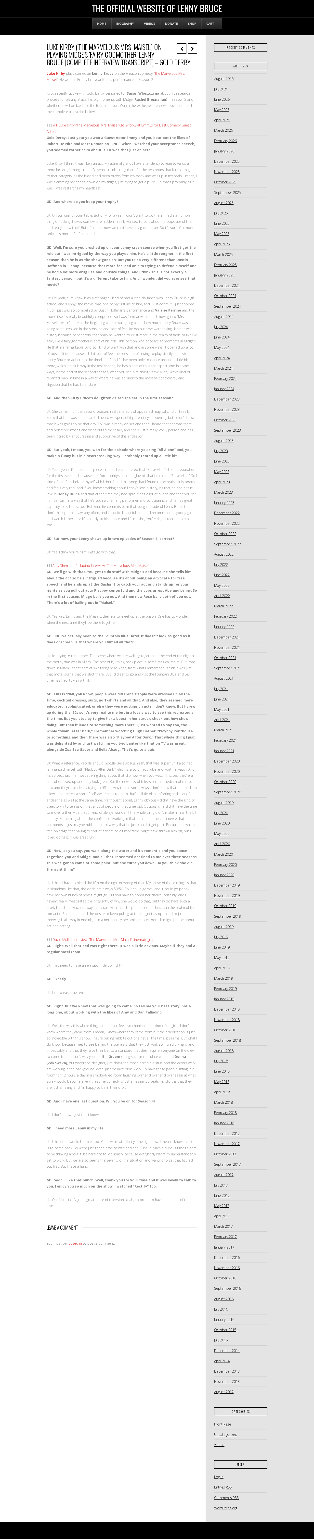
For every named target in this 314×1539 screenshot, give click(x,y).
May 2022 (221, 585)
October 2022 (225, 533)
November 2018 (227, 1019)
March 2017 (223, 1226)
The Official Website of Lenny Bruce (157, 8)
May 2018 (221, 1081)
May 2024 (221, 347)
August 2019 (224, 926)
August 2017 (224, 1174)
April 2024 (222, 358)
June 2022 (222, 575)
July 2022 (221, 564)
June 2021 (222, 699)
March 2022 (223, 606)
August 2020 (224, 802)
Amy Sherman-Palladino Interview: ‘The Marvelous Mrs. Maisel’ (100, 565)
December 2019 (227, 885)
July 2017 (221, 1185)
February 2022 (225, 616)
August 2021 (224, 678)
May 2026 (221, 109)
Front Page (222, 1424)
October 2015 (225, 1329)
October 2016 (225, 1278)
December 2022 (227, 513)
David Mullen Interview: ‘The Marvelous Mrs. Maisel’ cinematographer (106, 939)
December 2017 (227, 1133)
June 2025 (222, 223)
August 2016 (224, 1299)
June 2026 (222, 99)
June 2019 (222, 947)
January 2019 (224, 999)
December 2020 (227, 761)
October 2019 (225, 905)
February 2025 (225, 265)
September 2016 (227, 1288)
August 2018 (224, 1050)
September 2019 (227, 916)
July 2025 (221, 213)
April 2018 (222, 1092)
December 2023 (227, 399)
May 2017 (221, 1205)
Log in (218, 1477)
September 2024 (227, 306)
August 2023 (224, 440)
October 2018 (225, 1030)
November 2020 (227, 771)
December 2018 (227, 1009)
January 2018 (224, 1123)
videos (219, 1444)
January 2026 (224, 151)
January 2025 (224, 275)
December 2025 (227, 161)
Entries (223, 1487)
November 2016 (227, 1267)
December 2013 (227, 1371)
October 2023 (225, 420)
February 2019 (225, 988)
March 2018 (223, 1102)
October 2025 (225, 182)
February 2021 (225, 740)
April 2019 (222, 968)
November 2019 (227, 895)
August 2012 (224, 1391)
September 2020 (227, 792)
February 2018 (225, 1112)
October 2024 (225, 295)
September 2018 (227, 1040)
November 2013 (227, 1381)
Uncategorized (225, 1434)
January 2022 (224, 626)
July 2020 (221, 813)
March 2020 (223, 854)
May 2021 (221, 709)
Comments (226, 1497)
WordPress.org (225, 1508)
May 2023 (221, 471)
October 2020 (225, 781)
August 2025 (224, 202)
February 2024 (225, 378)
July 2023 (221, 451)
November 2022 (227, 523)
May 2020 (221, 833)
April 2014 (222, 1361)
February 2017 (225, 1236)
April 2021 (222, 719)
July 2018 (221, 1061)
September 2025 (227, 192)
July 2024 (221, 327)
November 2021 (227, 647)
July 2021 (221, 689)
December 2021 (227, 637)
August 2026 (224, 78)
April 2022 (222, 595)
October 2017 (225, 1154)
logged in (75, 1243)
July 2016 (221, 1309)
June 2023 (222, 461)
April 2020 (222, 843)
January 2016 (224, 1319)
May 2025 (221, 233)
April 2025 (222, 244)
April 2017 (222, 1216)
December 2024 (227, 285)
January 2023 (224, 502)
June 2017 (222, 1195)
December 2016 (227, 1257)
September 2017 (227, 1164)
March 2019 (223, 978)
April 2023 (222, 482)
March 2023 (223, 492)
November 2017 (227, 1143)
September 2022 (227, 544)
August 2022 (224, 554)
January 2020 (224, 875)
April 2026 (222, 120)
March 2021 (223, 730)
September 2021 (227, 668)
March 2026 (223, 130)
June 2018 (222, 1071)
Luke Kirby (56, 73)
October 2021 (225, 657)
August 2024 (224, 316)
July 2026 (221, 89)
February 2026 (225, 140)
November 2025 (227, 171)
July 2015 (221, 1340)
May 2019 (221, 957)
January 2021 (224, 751)
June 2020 (222, 823)
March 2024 (223, 368)
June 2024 (222, 337)
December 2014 (227, 1350)
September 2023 (227, 430)
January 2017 (224, 1247)
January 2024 (224, 389)
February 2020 (225, 864)
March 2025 (223, 254)
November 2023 (227, 409)
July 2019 (221, 937)
